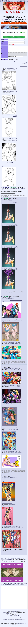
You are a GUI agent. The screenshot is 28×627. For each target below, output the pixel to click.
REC (12, 44)
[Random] (17, 23)
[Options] (26, 1)
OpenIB (19, 611)
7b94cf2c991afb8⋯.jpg (12, 91)
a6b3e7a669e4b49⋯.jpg (11, 477)
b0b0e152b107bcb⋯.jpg (7, 503)
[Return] (13, 22)
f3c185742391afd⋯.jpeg (11, 319)
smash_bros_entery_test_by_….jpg (16, 527)
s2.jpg (14, 225)
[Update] (11, 559)
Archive (13, 59)
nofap (15, 1)
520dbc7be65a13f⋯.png (11, 403)
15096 (9, 199)
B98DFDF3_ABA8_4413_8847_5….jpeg (17, 343)
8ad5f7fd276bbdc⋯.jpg (11, 200)
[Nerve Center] (11, 23)
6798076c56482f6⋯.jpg (12, 114)
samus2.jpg (15, 92)
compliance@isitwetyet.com (21, 623)
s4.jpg (14, 269)
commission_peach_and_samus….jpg (17, 452)
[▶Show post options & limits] (20, 61)
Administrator (12, 619)
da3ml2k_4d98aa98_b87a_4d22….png (15, 369)
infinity (16, 611)
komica (1, 1)
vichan (13, 611)
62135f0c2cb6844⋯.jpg (11, 451)
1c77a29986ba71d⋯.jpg (11, 385)
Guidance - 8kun (6, 619)
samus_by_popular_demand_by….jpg (15, 429)
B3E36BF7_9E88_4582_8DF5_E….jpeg (17, 320)
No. (10, 188)
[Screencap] (17, 558)
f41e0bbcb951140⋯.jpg (11, 224)
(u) (3, 70)
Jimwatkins (17, 619)
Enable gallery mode (23, 66)
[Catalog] (24, 22)
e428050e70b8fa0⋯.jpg (11, 427)
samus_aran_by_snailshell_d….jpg (16, 386)
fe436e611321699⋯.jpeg (11, 298)
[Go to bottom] (18, 22)
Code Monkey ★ (16, 615)
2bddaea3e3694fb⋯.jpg (12, 68)
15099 (9, 476)
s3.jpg (14, 247)
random (21, 0)
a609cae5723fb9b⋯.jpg (11, 526)
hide (5, 68)
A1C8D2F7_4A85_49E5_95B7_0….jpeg (17, 300)
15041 (12, 188)
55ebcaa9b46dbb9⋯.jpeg (11, 342)
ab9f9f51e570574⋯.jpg (12, 138)
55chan (25, 0)
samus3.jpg (15, 116)
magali (8, 1)
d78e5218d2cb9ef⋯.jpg (12, 162)
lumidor (5, 1)
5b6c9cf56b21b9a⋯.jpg (11, 246)
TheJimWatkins (21, 619)
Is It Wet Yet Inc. (14, 625)
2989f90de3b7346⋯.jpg (11, 268)
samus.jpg (14, 69)
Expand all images (24, 63)
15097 (9, 297)
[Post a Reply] (7, 561)
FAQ (26, 62)
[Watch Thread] (17, 188)
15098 (9, 367)
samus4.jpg (14, 140)
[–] (1, 187)
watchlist (20, 1)
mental (12, 1)
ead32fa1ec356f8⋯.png (11, 368)
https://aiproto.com (9, 19)
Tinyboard (9, 611)
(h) (2, 70)
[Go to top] (7, 558)
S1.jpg (14, 202)
